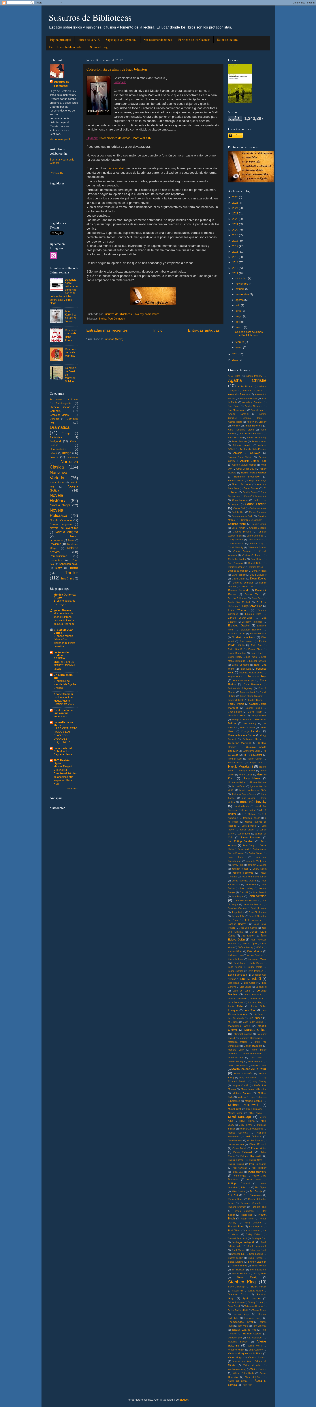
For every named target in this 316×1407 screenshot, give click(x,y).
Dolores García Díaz (251, 586)
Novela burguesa (61, 524)
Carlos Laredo (255, 504)
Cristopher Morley (237, 559)
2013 (235, 267)
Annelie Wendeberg (256, 437)
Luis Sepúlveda (236, 1018)
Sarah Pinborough (256, 1246)
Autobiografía (63, 403)
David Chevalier (258, 575)
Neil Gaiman (253, 1136)
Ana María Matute (237, 410)
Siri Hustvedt (238, 1269)
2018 (235, 240)
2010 (235, 359)
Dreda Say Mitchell (239, 602)
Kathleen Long (235, 955)
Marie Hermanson (252, 1053)
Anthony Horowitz (242, 445)
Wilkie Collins (258, 1369)
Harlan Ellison (235, 762)
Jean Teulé (235, 857)
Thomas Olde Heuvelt (240, 1322)
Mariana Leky (236, 1050)
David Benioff (238, 575)
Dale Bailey (257, 559)
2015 (235, 256)
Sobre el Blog (99, 47)
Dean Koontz (258, 578)
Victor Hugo (235, 1357)
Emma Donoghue (237, 653)
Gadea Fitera (235, 712)
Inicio (158, 330)
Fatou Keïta (246, 669)
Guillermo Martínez (239, 743)
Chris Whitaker (255, 539)
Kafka (260, 947)
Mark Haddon (255, 1061)
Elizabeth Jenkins (237, 633)
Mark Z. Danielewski (238, 1065)
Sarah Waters (238, 1250)
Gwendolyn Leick (251, 751)
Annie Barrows (239, 441)
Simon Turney (239, 1265)
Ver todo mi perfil (60, 139)
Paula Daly (237, 1172)
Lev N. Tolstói (250, 979)
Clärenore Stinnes (257, 547)
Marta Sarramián (243, 1073)
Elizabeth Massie (257, 633)
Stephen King (242, 1281)
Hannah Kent (235, 759)
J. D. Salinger (249, 814)
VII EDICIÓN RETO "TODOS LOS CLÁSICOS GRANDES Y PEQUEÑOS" (66, 735)
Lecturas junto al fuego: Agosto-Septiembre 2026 (64, 701)
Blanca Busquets (241, 484)
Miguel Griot (234, 1109)
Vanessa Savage (238, 1341)
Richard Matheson (244, 1211)
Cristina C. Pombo (252, 555)
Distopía (54, 419)
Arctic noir (72, 399)
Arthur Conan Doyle (246, 469)
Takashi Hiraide (236, 1302)
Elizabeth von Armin (243, 637)
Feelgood (55, 441)
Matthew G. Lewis (246, 1097)
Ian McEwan (238, 786)
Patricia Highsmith (251, 1156)
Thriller (71, 572)
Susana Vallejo (255, 1290)
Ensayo (66, 433)
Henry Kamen (246, 774)
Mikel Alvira (255, 1113)
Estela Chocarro (240, 665)
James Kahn (244, 833)
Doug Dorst (257, 598)
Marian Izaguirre (252, 1046)
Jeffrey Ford (237, 865)
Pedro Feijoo (239, 1175)
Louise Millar (256, 998)
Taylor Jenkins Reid (238, 1310)
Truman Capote (252, 1333)
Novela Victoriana (61, 520)
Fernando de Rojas (243, 680)
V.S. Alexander (254, 1337)
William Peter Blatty (243, 1373)
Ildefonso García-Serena (244, 794)
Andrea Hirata (235, 422)
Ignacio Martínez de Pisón (252, 790)
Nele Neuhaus (235, 1140)
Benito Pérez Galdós (253, 472)
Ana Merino (257, 410)
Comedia (55, 410)
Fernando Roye (257, 676)
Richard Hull (258, 1207)
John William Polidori (245, 900)
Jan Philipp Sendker (240, 841)
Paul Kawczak (239, 1168)
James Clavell (247, 829)
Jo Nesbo (250, 884)
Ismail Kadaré (249, 810)
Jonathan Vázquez (237, 908)
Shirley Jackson (257, 1261)
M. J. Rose (233, 1022)
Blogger (183, 1399)
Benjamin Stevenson (247, 476)
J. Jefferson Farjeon (250, 818)
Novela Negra (60, 505)
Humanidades (58, 449)
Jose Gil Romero (257, 912)
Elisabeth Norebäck (252, 622)
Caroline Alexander (251, 520)
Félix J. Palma (236, 703)
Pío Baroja (256, 1191)
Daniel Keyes (256, 567)
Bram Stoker (250, 488)
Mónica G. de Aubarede (251, 1129)
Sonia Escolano (258, 1269)
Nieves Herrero (236, 1144)
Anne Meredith (235, 437)
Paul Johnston (116, 318)
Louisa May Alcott (237, 998)
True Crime (67, 578)
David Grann (238, 578)
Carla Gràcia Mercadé (255, 496)
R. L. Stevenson (252, 1195)
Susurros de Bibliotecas (90, 17)
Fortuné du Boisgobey (240, 688)
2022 (235, 218)
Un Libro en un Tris (63, 676)
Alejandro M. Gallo (252, 390)
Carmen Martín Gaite (242, 516)
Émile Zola (247, 1385)
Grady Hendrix (251, 731)
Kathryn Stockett (255, 955)
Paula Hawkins (257, 1171)
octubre (240, 288)
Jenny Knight (259, 869)
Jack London (249, 826)
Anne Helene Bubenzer (251, 433)
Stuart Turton (258, 1286)
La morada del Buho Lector (63, 750)
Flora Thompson (253, 684)
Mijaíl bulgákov (254, 1109)
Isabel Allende (241, 806)
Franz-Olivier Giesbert (251, 696)
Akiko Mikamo (245, 386)
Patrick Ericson (236, 1160)
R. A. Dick (233, 1195)
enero (239, 347)
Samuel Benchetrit (237, 1238)
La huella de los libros (64, 724)
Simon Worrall (259, 1265)
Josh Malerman (253, 920)
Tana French (234, 1306)
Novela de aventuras (64, 527)
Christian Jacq (256, 543)
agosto (240, 299)
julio (238, 305)
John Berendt (259, 892)
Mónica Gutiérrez (238, 1133)
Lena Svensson (237, 974)
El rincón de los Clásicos (194, 39)
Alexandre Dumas (248, 398)
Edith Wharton (237, 610)
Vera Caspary (256, 1350)
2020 (235, 229)
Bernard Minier (236, 480)
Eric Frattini (251, 657)
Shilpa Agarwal (235, 1262)
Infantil (53, 453)
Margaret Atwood (243, 1034)
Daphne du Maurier (238, 571)
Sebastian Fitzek (258, 1250)
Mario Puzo (256, 1057)
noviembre (242, 283)
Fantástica (56, 437)
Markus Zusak (259, 1065)
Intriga (102, 318)
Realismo (55, 543)
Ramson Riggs (235, 1199)
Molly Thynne (245, 1125)
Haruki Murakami (240, 766)
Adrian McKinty (254, 376)
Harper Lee (255, 762)
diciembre (242, 278)
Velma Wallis (255, 1345)
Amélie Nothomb (253, 406)
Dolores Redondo (238, 590)
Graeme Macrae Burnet (241, 735)
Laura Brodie (255, 967)
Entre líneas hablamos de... (66, 47)
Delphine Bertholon (243, 582)
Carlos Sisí (239, 508)
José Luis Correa (248, 928)
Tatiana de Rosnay (253, 1306)
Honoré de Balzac (237, 782)
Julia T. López (249, 943)
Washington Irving (237, 1369)
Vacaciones (60, 716)
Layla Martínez (255, 971)
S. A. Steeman (253, 1230)
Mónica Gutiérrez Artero (65, 596)
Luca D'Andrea (235, 1002)
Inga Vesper (248, 798)
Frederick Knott (236, 700)
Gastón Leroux (237, 715)
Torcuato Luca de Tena (244, 1330)
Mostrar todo (72, 788)
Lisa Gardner (250, 983)
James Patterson (250, 837)
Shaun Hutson (255, 1258)
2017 (235, 246)
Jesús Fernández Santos (253, 876)
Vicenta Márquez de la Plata (245, 1353)
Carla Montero (240, 500)
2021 (235, 224)
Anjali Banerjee (253, 425)
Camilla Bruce (250, 492)
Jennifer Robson (240, 869)
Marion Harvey (235, 1061)
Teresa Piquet (259, 1310)
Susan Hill (237, 1290)
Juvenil (54, 457)
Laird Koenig (235, 967)
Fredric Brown (255, 700)
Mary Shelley (259, 1081)
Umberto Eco (235, 1337)
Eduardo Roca (253, 614)
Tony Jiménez (259, 1326)
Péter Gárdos (238, 1191)
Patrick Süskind (236, 1164)
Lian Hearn (234, 983)
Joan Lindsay (246, 888)
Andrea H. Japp (252, 418)
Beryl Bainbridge (257, 480)
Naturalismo (57, 482)
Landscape (72, 457)
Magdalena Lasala (239, 1026)
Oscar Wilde (258, 1148)
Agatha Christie (247, 380)
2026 (235, 197)
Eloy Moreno (246, 641)
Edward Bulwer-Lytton (240, 618)
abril (238, 321)
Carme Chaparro (257, 512)
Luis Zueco (255, 1017)
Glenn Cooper (247, 727)
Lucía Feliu (235, 1006)
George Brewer (258, 715)
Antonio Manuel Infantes (244, 465)
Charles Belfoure (257, 528)
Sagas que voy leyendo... (121, 39)
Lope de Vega (241, 990)
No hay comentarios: (148, 314)
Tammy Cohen (255, 1302)
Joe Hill (244, 892)
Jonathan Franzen (252, 904)
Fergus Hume (235, 676)
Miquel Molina (247, 1121)
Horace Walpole (258, 782)
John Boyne (238, 896)
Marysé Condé (240, 1085)
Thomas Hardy (253, 1318)
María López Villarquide (253, 1089)
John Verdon (257, 896)
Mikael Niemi (235, 1113)
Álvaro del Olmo (253, 1377)
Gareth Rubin (255, 712)
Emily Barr (256, 645)
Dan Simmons (235, 563)
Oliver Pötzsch (257, 1144)
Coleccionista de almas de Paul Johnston (116, 69)
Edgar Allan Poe (252, 605)
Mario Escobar (236, 1057)
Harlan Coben (254, 759)
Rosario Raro (236, 1226)
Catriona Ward (237, 523)
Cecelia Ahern (259, 524)
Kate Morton (254, 951)
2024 (235, 207)
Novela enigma (66, 532)
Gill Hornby (250, 723)
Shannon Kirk (238, 1254)
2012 (235, 273)
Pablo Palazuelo (243, 1152)
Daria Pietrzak (259, 571)
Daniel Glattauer (236, 567)
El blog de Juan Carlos (63, 631)
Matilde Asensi (242, 1093)
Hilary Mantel (252, 778)
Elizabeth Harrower (251, 629)
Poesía (71, 540)
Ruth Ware (234, 1230)
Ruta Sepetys (256, 1226)
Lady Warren (256, 963)
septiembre (243, 294)
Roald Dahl (247, 1215)
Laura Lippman (236, 971)
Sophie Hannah (240, 1273)
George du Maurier (241, 719)
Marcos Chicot (255, 1030)
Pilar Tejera (260, 1187)
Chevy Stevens (235, 539)
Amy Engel (234, 406)
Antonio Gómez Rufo (253, 460)
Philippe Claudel (239, 1183)
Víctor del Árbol (252, 1365)
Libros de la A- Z (88, 39)
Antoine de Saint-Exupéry (253, 449)
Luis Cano (250, 1010)
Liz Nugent (260, 987)
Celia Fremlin (238, 528)
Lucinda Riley (255, 1002)
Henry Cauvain (247, 770)
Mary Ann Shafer (248, 1077)
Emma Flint (257, 653)
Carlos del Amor (257, 508)
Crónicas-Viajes (59, 414)
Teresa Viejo (241, 1314)
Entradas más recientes (107, 330)
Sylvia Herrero (251, 1298)
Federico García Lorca (251, 672)
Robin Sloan (247, 1218)
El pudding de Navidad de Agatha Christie (65, 684)
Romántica (56, 560)
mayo (239, 316)
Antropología (56, 399)
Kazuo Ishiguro (235, 959)
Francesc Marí (247, 692)
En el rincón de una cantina (63, 712)
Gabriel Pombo (254, 708)
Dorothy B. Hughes (237, 598)
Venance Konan (236, 1350)
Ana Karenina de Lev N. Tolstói (70, 316)
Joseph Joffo (238, 916)
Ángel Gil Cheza (238, 1381)
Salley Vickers (254, 1234)
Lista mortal (116, 168)
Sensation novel (68, 563)
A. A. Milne (234, 376)
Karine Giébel (235, 951)
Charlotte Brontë (255, 536)
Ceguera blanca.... (64, 754)
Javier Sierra (255, 853)
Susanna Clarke (238, 1294)
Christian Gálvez (236, 543)
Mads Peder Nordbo (253, 1022)
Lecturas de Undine (61, 654)
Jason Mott (243, 849)
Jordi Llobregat (258, 908)
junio (239, 310)
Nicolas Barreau (255, 1140)
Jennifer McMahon (257, 865)
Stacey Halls (259, 1273)
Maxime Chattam (254, 1101)
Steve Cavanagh (236, 1286)
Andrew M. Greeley (256, 422)
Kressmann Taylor (257, 959)
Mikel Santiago (239, 1117)
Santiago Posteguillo (243, 1242)
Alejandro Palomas (239, 394)
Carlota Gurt (238, 512)
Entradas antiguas (204, 330)
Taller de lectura (227, 39)
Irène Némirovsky (253, 802)
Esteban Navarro (257, 661)
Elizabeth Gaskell (239, 625)
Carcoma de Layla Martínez (70, 352)
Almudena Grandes (252, 402)
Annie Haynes (259, 441)
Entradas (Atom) (113, 339)
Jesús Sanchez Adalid (244, 880)
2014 (235, 262)
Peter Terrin (254, 1179)
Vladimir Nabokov (241, 1361)
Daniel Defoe (255, 563)
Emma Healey (235, 657)
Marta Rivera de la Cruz (248, 1069)
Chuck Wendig (235, 547)
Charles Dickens (242, 531)
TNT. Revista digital (61, 762)
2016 (235, 251)
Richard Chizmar (237, 1207)
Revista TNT (57, 173)
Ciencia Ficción (60, 407)
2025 (235, 202)
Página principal (60, 39)
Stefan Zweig (246, 1277)
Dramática (59, 427)
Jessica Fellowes (242, 872)
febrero (240, 341)
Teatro (58, 567)
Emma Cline (255, 649)
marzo (240, 327)
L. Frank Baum (238, 963)
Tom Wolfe (243, 1326)
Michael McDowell (243, 1105)
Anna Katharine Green (241, 429)
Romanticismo (58, 556)
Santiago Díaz (259, 1238)
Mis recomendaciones (158, 39)
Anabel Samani (63, 694)
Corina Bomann (242, 551)
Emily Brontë (235, 649)
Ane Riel (236, 425)
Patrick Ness (255, 1160)
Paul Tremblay (258, 1168)
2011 (235, 354)
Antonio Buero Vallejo (240, 457)
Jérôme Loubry (245, 947)
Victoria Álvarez (257, 1357)
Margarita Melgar (237, 1042)
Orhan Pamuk (239, 1148)
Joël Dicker (248, 935)
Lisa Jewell (245, 987)
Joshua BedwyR (238, 924)
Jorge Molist (238, 912)
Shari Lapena (256, 1254)
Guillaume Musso (252, 739)
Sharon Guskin (235, 1258)
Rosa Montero (252, 1222)
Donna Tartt (252, 594)
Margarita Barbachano (251, 1038)
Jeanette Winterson (256, 861)
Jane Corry (248, 845)
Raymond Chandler (251, 1203)
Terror (73, 568)
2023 (235, 213)
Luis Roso (258, 1014)
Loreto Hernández (253, 994)
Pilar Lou (246, 1187)
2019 (235, 235)
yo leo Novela (62, 610)
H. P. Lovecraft (253, 754)
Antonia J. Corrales (246, 452)
